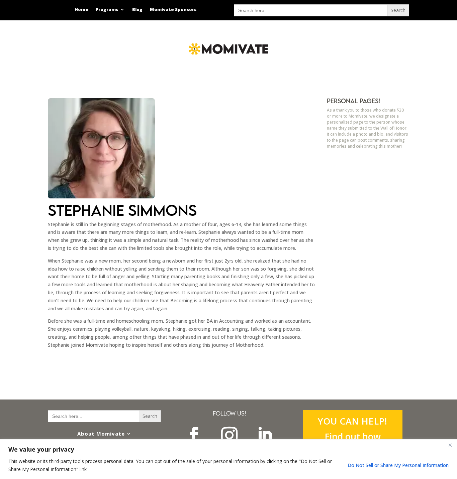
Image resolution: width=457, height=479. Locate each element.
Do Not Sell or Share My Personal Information (398, 465)
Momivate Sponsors (173, 9)
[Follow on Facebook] (194, 435)
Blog (137, 9)
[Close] (450, 445)
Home (81, 9)
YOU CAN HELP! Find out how (352, 429)
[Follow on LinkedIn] (265, 435)
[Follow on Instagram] (229, 435)
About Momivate (101, 433)
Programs (107, 9)
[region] (228, 459)
